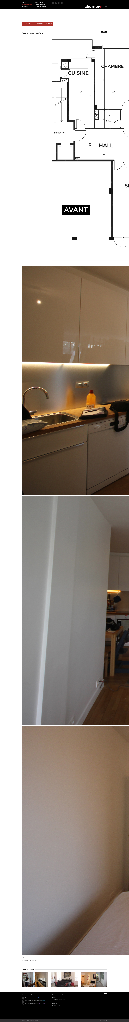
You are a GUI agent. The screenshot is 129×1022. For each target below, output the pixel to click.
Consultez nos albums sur (35, 1003)
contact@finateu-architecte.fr (59, 1011)
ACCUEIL (24, 2)
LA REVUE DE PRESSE (40, 6)
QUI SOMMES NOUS (40, 4)
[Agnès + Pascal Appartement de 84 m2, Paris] (35, 980)
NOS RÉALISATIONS (27, 4)
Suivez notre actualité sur (34, 997)
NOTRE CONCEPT (39, 2)
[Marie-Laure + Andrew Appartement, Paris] (64, 980)
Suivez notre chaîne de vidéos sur (35, 1000)
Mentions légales (103, 1020)
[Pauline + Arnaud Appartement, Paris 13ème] (94, 980)
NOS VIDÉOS (25, 6)
